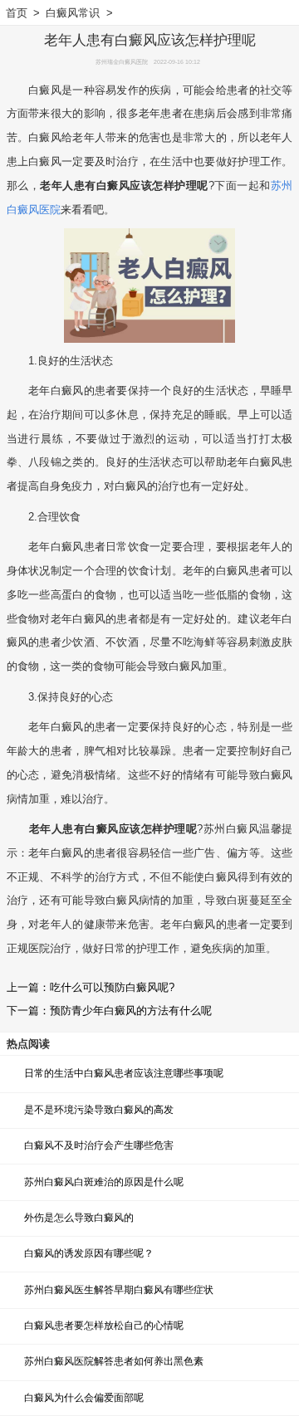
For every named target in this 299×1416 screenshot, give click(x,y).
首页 (16, 13)
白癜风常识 (73, 13)
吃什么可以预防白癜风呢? (112, 987)
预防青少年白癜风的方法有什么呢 (131, 1010)
